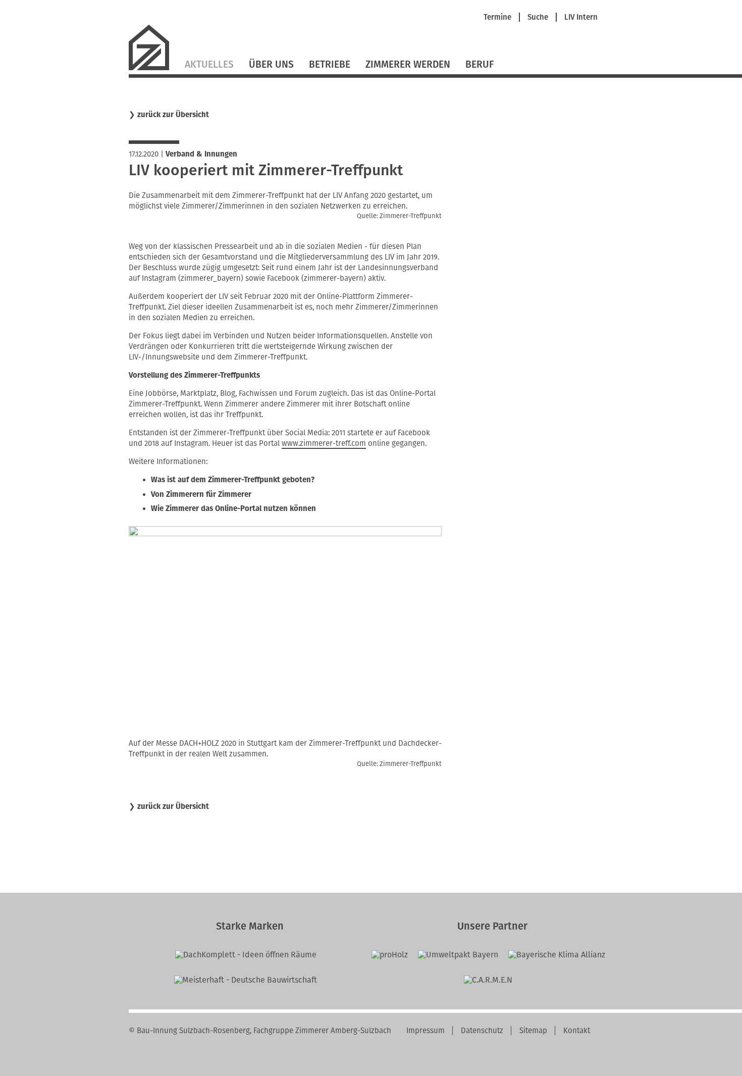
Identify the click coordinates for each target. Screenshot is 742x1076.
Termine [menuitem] (497, 17)
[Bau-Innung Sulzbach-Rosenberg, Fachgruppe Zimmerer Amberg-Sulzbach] (153, 69)
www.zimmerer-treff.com (324, 443)
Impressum (425, 1030)
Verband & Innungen (201, 154)
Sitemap (533, 1030)
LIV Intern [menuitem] (581, 17)
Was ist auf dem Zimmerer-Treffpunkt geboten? (232, 479)
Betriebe (329, 64)
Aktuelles (209, 64)
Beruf (479, 64)
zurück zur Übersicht (173, 115)
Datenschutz (482, 1030)
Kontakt (576, 1030)
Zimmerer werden (407, 64)
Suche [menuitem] (537, 17)
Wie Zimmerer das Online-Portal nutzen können (233, 508)
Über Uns (271, 64)
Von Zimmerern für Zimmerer (201, 494)
